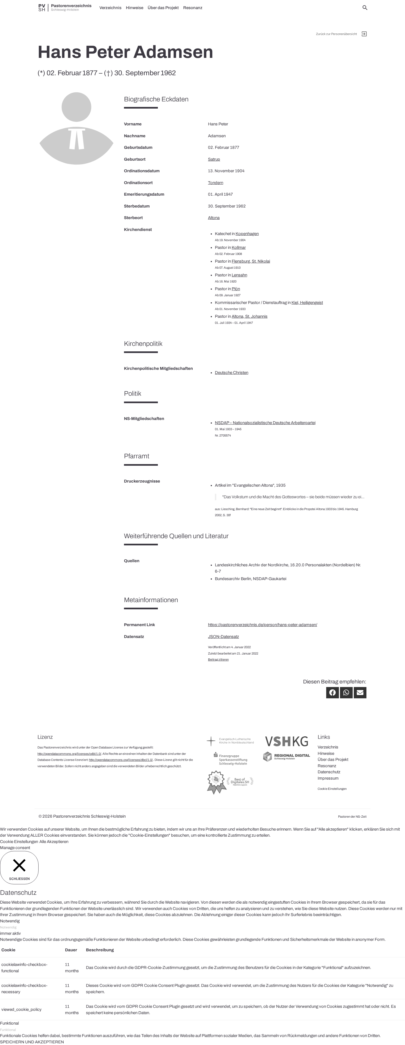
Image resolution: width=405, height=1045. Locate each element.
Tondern (215, 183)
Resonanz (192, 8)
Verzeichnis (110, 8)
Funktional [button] (9, 1023)
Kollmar (239, 247)
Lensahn (239, 275)
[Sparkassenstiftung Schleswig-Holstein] (230, 765)
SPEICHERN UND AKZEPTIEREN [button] (32, 1042)
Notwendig (8, 927)
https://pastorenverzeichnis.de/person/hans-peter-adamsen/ (262, 625)
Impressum (328, 778)
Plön (236, 289)
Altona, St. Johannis (250, 316)
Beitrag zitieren (218, 659)
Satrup (214, 159)
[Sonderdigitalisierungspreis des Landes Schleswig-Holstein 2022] (230, 794)
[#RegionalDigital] (287, 761)
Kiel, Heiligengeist (307, 302)
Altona (214, 218)
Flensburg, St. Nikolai (251, 261)
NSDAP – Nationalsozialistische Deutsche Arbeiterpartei (265, 423)
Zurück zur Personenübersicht (336, 34)
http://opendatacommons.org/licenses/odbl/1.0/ (69, 753)
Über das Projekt (163, 8)
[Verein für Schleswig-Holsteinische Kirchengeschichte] (287, 747)
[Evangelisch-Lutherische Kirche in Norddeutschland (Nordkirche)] (230, 747)
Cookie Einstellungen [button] (19, 841)
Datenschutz (329, 772)
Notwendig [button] (10, 921)
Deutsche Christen (231, 372)
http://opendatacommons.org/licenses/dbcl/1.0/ (121, 759)
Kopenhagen (247, 233)
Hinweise (134, 8)
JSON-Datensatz (223, 636)
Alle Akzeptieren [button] (53, 841)
